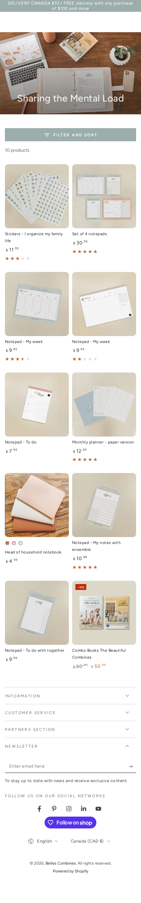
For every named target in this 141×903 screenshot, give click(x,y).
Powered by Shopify (70, 871)
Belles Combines (61, 863)
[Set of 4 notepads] (104, 196)
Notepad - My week (24, 341)
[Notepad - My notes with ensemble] (104, 505)
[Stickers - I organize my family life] (37, 196)
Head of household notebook (33, 552)
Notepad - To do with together (35, 650)
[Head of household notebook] (37, 505)
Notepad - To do (20, 442)
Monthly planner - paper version (103, 442)
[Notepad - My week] (37, 304)
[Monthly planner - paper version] (104, 404)
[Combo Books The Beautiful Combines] (104, 613)
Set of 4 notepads (89, 234)
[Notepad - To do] (37, 404)
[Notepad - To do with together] (37, 613)
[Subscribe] (132, 766)
